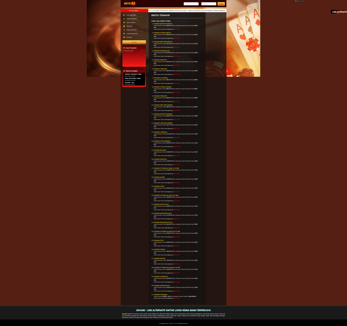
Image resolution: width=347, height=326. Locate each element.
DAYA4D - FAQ (129, 83)
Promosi (129, 37)
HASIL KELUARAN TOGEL (133, 78)
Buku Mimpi (130, 22)
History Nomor (131, 19)
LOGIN (221, 4)
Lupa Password (131, 33)
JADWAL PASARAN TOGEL (133, 74)
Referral (129, 26)
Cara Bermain (131, 15)
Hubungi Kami (131, 30)
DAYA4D (174, 323)
